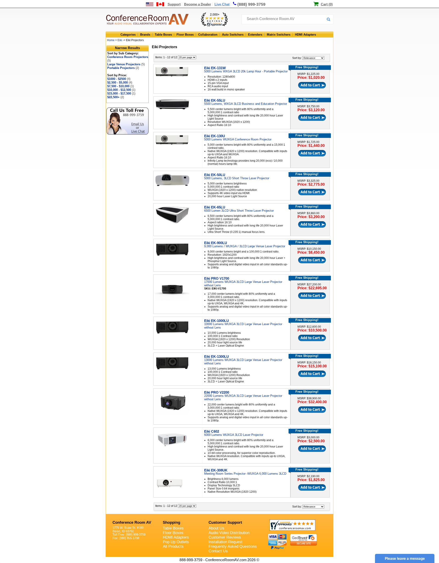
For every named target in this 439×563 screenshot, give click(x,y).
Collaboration (207, 34)
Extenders (255, 34)
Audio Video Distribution (229, 533)
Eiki (120, 40)
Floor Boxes (185, 34)
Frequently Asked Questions (233, 546)
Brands (145, 34)
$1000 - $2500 (118, 79)
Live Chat (222, 4)
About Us (216, 528)
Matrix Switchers (278, 34)
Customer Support (225, 522)
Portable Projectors (123, 68)
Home (111, 40)
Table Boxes (163, 34)
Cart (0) (327, 4)
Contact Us (218, 551)
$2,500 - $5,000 (119, 82)
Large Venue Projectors (126, 64)
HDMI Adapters (305, 34)
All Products (173, 546)
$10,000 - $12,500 (121, 90)
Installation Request (225, 542)
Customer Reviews (225, 537)
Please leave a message (405, 558)
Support (174, 4)
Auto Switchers (233, 34)
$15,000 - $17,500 (121, 93)
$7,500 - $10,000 (120, 86)
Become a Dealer (197, 4)
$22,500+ (115, 97)
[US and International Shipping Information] (155, 4)
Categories (128, 34)
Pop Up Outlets (176, 542)
